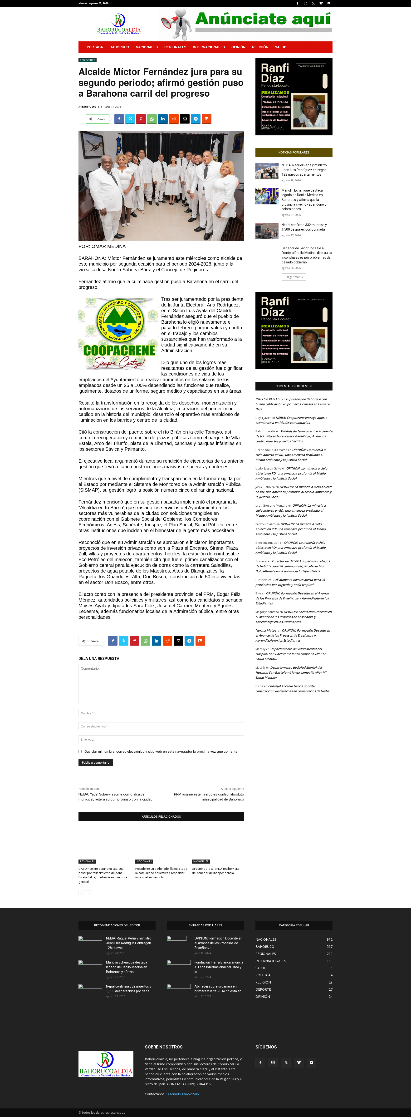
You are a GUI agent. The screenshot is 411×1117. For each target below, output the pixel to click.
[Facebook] (297, 3)
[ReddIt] (174, 119)
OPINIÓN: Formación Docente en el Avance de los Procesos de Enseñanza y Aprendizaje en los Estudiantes (292, 598)
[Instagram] (305, 3)
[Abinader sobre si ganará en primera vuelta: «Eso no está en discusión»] (179, 991)
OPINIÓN (238, 47)
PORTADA (95, 47)
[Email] (185, 119)
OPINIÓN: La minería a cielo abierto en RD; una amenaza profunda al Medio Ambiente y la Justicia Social (290, 455)
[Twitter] (313, 3)
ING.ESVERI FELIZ (267, 399)
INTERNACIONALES (209, 47)
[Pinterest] (141, 119)
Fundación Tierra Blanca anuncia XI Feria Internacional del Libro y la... (219, 967)
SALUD (280, 47)
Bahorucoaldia (91, 106)
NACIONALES (147, 47)
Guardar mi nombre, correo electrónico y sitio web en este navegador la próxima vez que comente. (161, 751)
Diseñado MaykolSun (182, 1094)
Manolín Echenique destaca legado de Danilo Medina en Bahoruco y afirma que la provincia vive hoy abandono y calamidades (304, 199)
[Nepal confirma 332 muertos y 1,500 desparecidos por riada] (267, 231)
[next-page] (89, 893)
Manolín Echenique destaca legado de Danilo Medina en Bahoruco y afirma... (126, 967)
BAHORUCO (119, 47)
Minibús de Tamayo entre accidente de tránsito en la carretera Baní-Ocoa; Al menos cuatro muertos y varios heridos (293, 436)
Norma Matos (265, 630)
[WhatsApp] (152, 119)
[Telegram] (196, 119)
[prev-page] (81, 893)
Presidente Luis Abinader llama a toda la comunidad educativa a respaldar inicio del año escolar (161, 873)
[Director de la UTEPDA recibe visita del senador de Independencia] (218, 845)
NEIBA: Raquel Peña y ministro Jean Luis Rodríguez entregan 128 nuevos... (128, 943)
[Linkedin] (163, 119)
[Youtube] (329, 3)
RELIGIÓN (260, 47)
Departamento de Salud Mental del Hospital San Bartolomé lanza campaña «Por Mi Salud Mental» (290, 654)
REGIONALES (175, 47)
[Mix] (206, 119)
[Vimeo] (321, 3)
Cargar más (292, 277)
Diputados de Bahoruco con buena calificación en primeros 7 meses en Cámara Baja (292, 404)
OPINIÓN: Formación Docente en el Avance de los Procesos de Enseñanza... (218, 943)
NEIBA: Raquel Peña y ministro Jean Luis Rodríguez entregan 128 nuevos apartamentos (304, 169)
